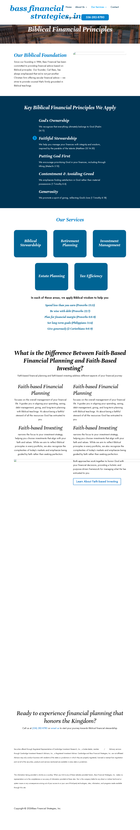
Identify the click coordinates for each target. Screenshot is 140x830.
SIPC (106, 749)
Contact (115, 7)
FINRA (102, 749)
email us (55, 728)
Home (69, 7)
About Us (80, 7)
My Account (72, 18)
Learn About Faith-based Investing (97, 482)
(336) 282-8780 (39, 728)
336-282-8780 (95, 17)
